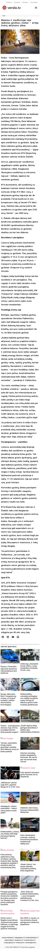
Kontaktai (17, 2)
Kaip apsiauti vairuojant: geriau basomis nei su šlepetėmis (29, 775)
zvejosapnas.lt (9, 942)
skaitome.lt (19, 940)
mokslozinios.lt (29, 940)
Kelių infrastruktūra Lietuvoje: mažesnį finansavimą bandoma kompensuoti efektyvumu (29, 839)
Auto (3, 16)
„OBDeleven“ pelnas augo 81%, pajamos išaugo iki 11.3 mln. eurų (10, 785)
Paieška (9, 2)
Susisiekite (34, 2)
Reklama (25, 2)
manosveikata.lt (7, 937)
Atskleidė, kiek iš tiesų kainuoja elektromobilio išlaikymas (29, 810)
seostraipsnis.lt (30, 942)
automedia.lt (9, 940)
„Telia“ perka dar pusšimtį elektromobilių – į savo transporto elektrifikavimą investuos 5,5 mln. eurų (29, 896)
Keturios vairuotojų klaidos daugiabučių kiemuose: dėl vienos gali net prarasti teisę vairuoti (28, 757)
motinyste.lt (20, 942)
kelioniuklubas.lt (31, 937)
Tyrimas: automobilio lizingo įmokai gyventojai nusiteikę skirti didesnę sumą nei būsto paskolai (10, 747)
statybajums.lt (20, 937)
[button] (36, 7)
